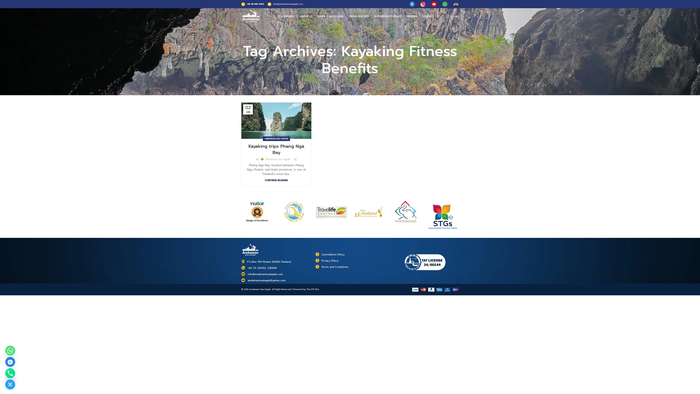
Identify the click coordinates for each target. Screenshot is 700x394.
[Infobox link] (252, 4)
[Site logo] (251, 16)
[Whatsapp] (10, 351)
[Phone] (10, 373)
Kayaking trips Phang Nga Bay (276, 149)
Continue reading (276, 180)
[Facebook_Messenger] (10, 362)
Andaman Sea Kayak (276, 138)
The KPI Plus (312, 289)
